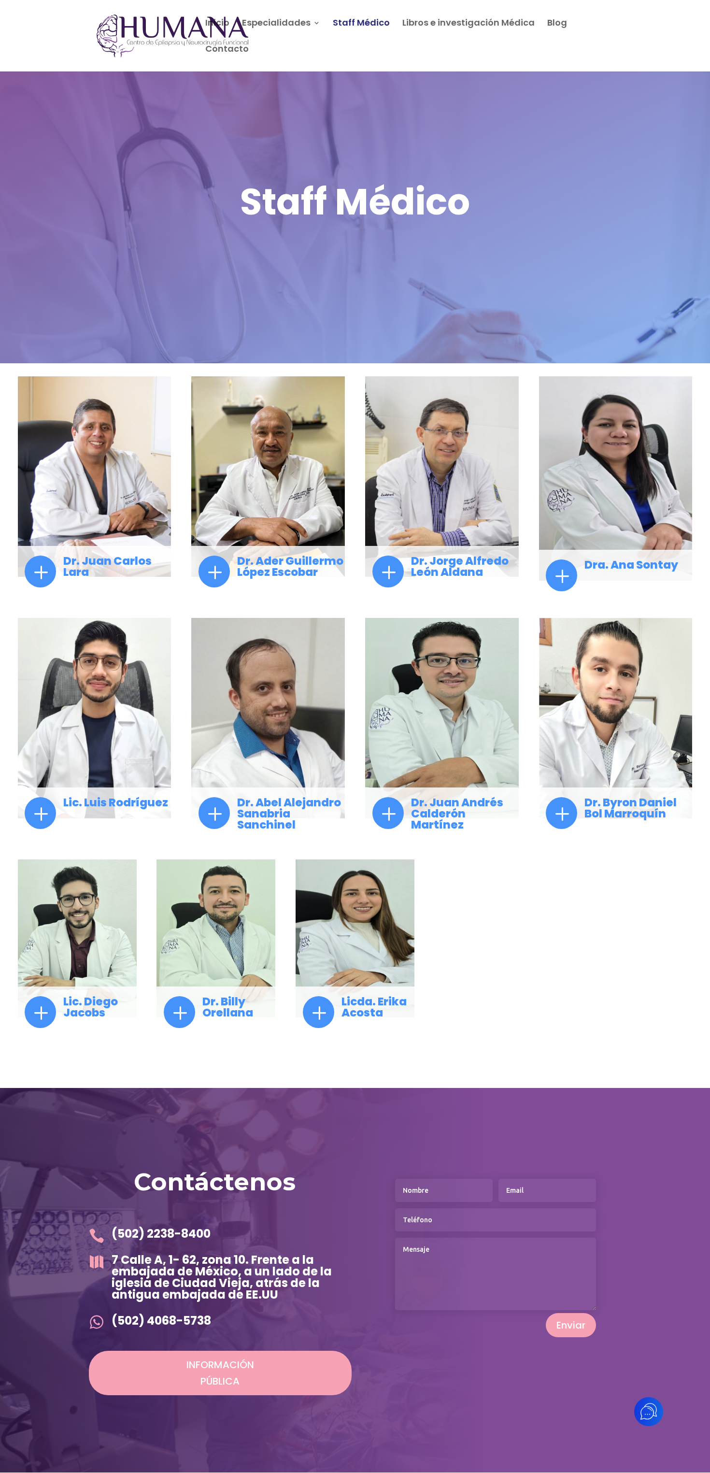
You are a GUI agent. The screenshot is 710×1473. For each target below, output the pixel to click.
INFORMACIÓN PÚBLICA (220, 1373)
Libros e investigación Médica (468, 24)
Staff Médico (361, 24)
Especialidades (276, 24)
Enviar (570, 1325)
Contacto (227, 50)
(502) (129, 1321)
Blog (557, 24)
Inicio (217, 24)
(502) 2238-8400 (161, 1234)
